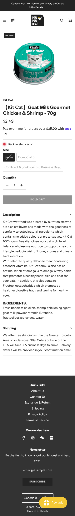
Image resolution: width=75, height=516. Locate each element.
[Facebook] (23, 438)
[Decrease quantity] (7, 185)
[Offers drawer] (12, 20)
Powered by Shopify (37, 511)
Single (8, 157)
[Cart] (70, 20)
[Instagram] (33, 438)
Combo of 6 (26, 157)
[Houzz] (51, 438)
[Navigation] (4, 20)
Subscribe (37, 481)
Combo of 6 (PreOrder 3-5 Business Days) (33, 167)
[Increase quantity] (21, 185)
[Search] (62, 20)
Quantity (9, 177)
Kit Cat (8, 100)
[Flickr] (42, 438)
